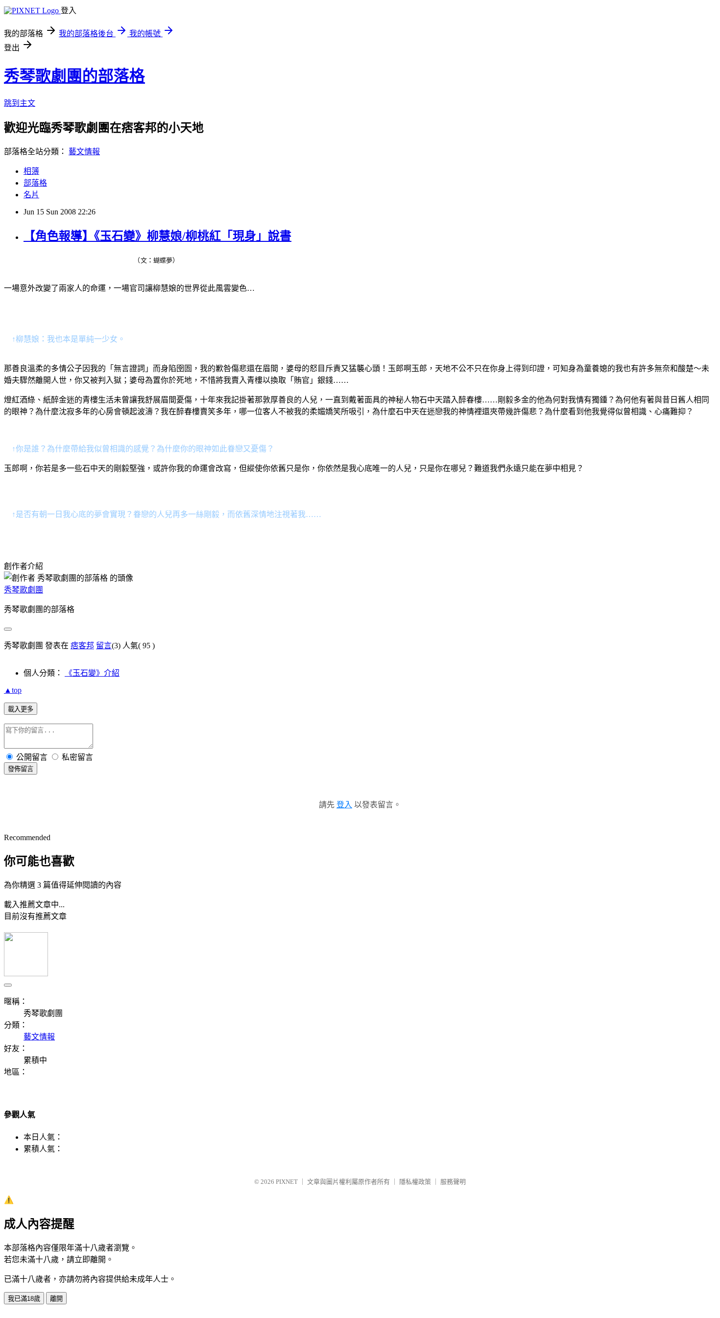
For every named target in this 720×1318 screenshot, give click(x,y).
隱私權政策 (415, 1181)
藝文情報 (84, 151)
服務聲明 (453, 1181)
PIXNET (287, 1181)
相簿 (31, 171)
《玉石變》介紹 (92, 673)
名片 (31, 194)
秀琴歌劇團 (23, 590)
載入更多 (20, 709)
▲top (13, 690)
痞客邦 (82, 645)
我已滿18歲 (24, 1298)
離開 (56, 1298)
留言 (104, 645)
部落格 (35, 183)
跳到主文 (19, 103)
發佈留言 (20, 769)
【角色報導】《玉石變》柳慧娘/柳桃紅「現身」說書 (157, 236)
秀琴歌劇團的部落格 (74, 76)
